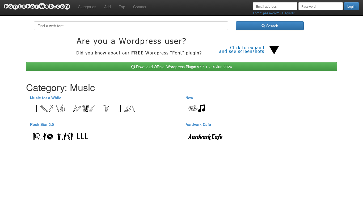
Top (122, 6)
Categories (87, 6)
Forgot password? (266, 13)
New (189, 97)
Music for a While (45, 97)
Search (271, 25)
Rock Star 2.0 (42, 124)
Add (107, 6)
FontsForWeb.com (37, 6)
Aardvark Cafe (198, 124)
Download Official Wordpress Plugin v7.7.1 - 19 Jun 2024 (183, 66)
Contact (139, 6)
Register (288, 13)
